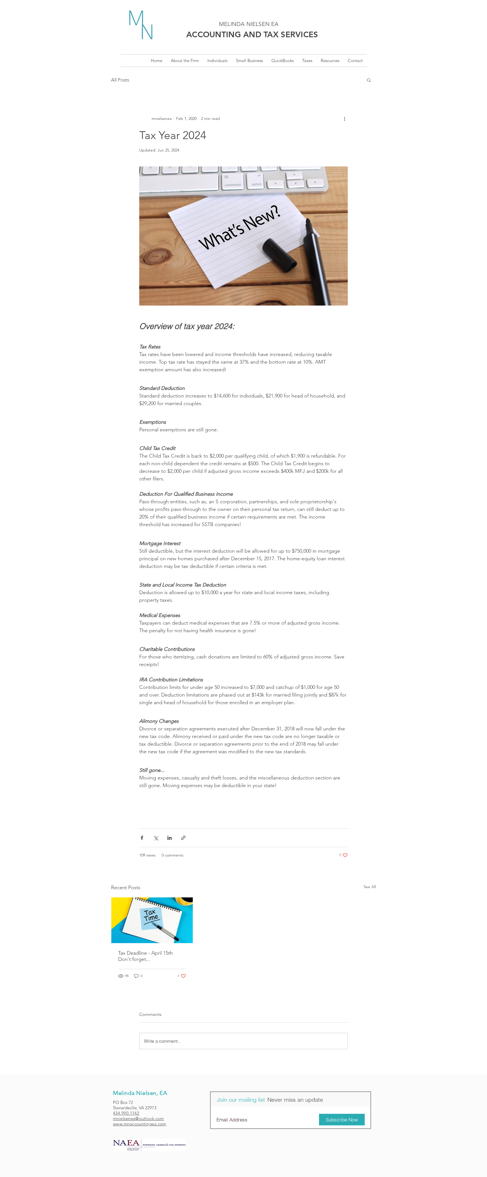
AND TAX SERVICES (252, 34)
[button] (249, 60)
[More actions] (344, 118)
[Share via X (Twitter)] (155, 837)
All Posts (120, 80)
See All (370, 886)
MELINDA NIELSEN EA (249, 24)
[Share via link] (183, 837)
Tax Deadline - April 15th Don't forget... (145, 956)
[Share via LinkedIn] (169, 837)
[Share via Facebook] (142, 837)
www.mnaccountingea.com (139, 1124)
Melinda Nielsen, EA (140, 1093)
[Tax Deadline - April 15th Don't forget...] (152, 920)
